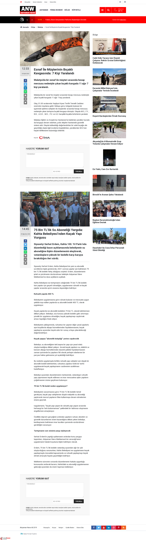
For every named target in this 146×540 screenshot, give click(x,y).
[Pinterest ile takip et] (118, 528)
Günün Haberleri (37, 2)
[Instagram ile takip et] (113, 528)
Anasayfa (47, 527)
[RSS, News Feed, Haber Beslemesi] (123, 528)
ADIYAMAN (44, 10)
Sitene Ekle (53, 2)
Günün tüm (119, 20)
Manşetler (27, 2)
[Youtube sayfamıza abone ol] (103, 528)
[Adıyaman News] (28, 10)
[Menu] (102, 10)
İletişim (61, 527)
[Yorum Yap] (25, 102)
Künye (54, 527)
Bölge (67, 10)
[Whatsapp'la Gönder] (25, 91)
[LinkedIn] (25, 88)
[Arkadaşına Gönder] (25, 95)
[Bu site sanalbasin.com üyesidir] (5, 538)
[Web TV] (120, 2)
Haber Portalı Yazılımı (30, 534)
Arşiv (45, 2)
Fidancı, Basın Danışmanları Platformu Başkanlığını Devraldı (65, 20)
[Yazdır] (25, 99)
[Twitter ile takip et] (98, 528)
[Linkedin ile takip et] (108, 528)
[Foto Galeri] (125, 2)
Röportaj (76, 10)
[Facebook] (25, 80)
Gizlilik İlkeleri (70, 527)
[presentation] (27, 20)
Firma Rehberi (56, 10)
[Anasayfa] (21, 2)
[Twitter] (25, 84)
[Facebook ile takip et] (93, 528)
